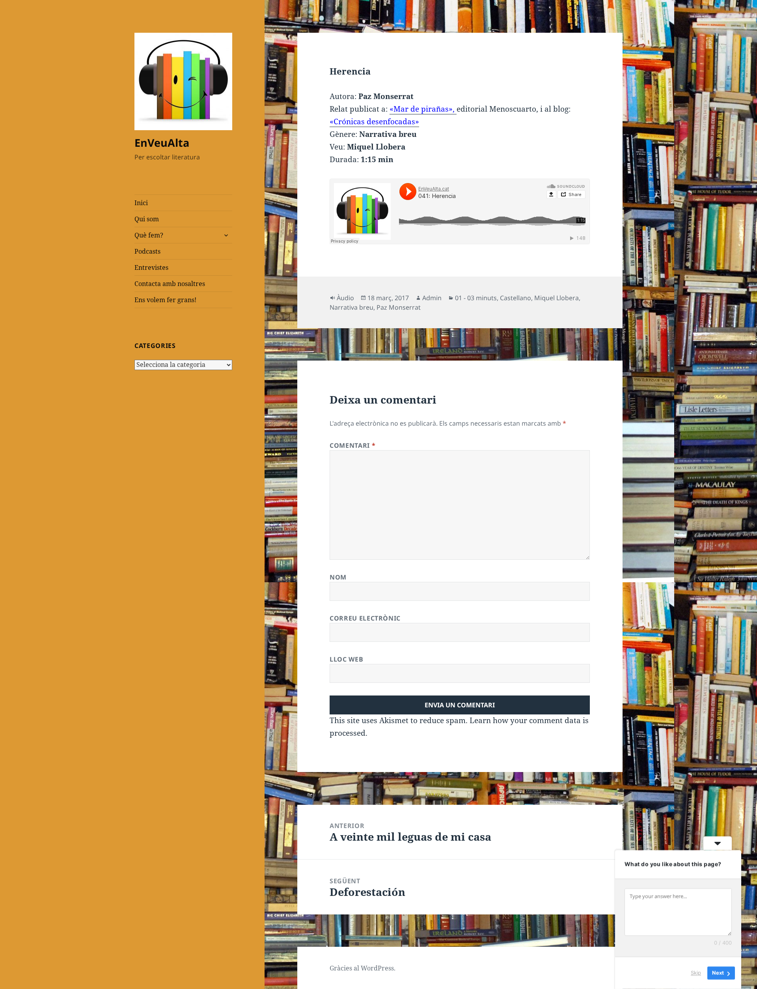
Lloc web (346, 659)
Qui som (146, 219)
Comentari (352, 445)
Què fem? (148, 235)
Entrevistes (151, 267)
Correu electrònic (365, 618)
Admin (432, 298)
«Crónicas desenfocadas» (374, 121)
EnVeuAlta (161, 142)
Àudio (345, 298)
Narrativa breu (351, 307)
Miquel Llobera (556, 298)
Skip (696, 973)
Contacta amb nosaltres (169, 283)
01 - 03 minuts (476, 298)
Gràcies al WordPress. (362, 968)
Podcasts (147, 251)
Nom (338, 577)
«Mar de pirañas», (423, 109)
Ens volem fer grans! (165, 299)
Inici (141, 202)
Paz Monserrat (399, 307)
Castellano (515, 298)
